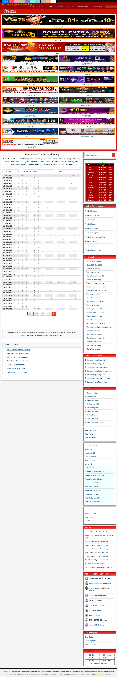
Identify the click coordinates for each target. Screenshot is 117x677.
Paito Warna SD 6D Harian (94, 475)
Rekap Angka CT (93, 411)
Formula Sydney (93, 305)
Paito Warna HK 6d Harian (94, 479)
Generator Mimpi (97, 7)
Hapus (5, 2)
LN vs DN (88, 464)
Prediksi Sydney (90, 220)
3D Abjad (92, 658)
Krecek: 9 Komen (95, 610)
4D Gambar (107, 661)
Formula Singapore (94, 261)
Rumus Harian (92, 393)
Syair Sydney (89, 637)
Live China (59, 7)
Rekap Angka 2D (93, 400)
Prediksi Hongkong (103, 532)
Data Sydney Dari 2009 (95, 309)
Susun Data (89, 517)
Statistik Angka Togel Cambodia (98, 378)
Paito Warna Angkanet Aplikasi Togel (16, 4)
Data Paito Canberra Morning (60, 164)
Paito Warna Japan (94, 349)
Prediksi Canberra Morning (17, 372)
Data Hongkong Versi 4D (96, 283)
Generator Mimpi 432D (99, 663)
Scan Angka (110, 7)
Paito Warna (91, 397)
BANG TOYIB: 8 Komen (98, 620)
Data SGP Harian (93, 269)
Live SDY (31, 7)
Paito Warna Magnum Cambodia (99, 327)
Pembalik (88, 510)
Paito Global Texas (91, 494)
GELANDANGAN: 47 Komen (99, 578)
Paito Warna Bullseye (94, 334)
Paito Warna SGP (93, 272)
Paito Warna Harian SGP (96, 276)
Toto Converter (92, 418)
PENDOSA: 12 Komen (97, 605)
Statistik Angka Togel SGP (96, 360)
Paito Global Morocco (93, 502)
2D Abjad (92, 655)
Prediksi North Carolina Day (95, 237)
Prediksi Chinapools (92, 233)
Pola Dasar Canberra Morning (18, 361)
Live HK (50, 7)
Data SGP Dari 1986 (94, 265)
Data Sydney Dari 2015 (95, 312)
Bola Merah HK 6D (91, 487)
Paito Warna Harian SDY (96, 323)
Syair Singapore (90, 641)
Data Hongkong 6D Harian (96, 290)
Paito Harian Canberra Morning (41, 154)
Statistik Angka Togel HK (96, 364)
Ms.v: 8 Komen (94, 615)
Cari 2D (87, 521)
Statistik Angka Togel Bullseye (98, 382)
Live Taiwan (70, 7)
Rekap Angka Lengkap (95, 422)
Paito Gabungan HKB (92, 498)
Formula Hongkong (94, 279)
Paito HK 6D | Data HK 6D (94, 471)
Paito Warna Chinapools (96, 338)
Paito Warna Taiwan (94, 331)
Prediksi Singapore (91, 211)
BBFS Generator (91, 446)
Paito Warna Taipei (94, 342)
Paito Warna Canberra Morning (30, 164)
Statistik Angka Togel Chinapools (99, 371)
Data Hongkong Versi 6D (96, 287)
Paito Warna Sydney (94, 320)
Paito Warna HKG (93, 294)
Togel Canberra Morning (16, 368)
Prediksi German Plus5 (93, 250)
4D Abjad (92, 661)
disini (58, 332)
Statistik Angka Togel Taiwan (97, 375)
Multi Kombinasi (90, 457)
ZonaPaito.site (100, 674)
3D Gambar (107, 658)
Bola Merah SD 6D (91, 483)
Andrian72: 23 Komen (97, 595)
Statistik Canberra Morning (16, 365)
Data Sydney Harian (94, 316)
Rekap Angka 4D (93, 408)
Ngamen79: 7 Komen (97, 625)
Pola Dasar (89, 434)
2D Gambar (107, 655)
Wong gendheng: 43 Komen (100, 583)
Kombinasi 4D (90, 453)
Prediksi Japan (90, 246)
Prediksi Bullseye (91, 241)
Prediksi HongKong (92, 215)
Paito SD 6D (89, 468)
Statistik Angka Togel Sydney (97, 367)
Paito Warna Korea (94, 345)
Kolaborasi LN (90, 460)
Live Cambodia (83, 7)
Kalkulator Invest (91, 513)
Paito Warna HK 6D (94, 298)
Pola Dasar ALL (90, 438)
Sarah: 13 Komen (95, 600)
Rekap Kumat (92, 415)
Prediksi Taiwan (90, 224)
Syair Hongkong (90, 644)
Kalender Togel (90, 430)
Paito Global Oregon (92, 490)
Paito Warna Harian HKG (96, 301)
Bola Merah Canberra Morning (18, 357)
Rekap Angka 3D (93, 404)
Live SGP (40, 7)
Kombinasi (88, 449)
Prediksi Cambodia (91, 228)
